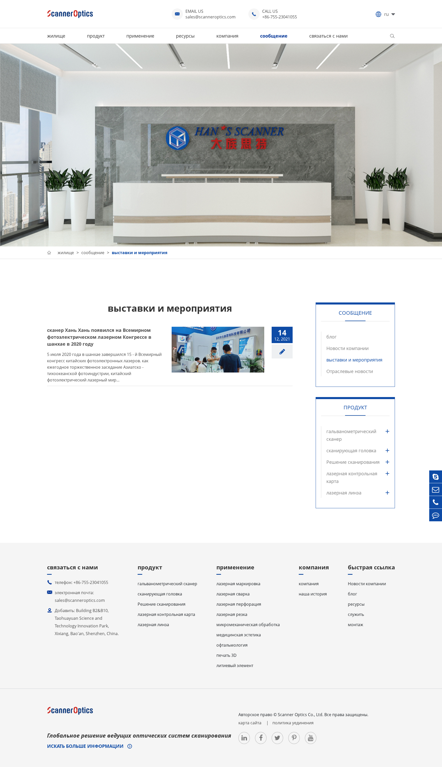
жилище (56, 36)
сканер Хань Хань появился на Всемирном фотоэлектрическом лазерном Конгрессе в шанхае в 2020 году (99, 337)
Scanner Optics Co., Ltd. (300, 714)
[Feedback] (435, 515)
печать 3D (226, 655)
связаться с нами (328, 36)
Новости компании (347, 348)
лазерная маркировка (238, 583)
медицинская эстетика (238, 635)
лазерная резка (231, 614)
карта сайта (250, 723)
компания (227, 36)
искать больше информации (86, 746)
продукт (96, 36)
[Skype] (435, 476)
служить (356, 614)
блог (331, 337)
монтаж (355, 624)
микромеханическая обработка (248, 624)
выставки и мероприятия (139, 252)
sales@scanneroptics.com (210, 17)
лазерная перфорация (238, 604)
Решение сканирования (353, 462)
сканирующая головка (351, 450)
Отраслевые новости (349, 371)
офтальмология (232, 645)
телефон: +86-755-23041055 (77, 582)
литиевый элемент (234, 665)
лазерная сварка (233, 594)
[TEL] (435, 502)
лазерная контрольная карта (351, 477)
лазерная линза (343, 493)
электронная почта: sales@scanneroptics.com (76, 596)
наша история (313, 594)
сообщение (274, 36)
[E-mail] (435, 489)
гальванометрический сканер (351, 435)
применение (140, 36)
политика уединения (293, 723)
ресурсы (185, 36)
